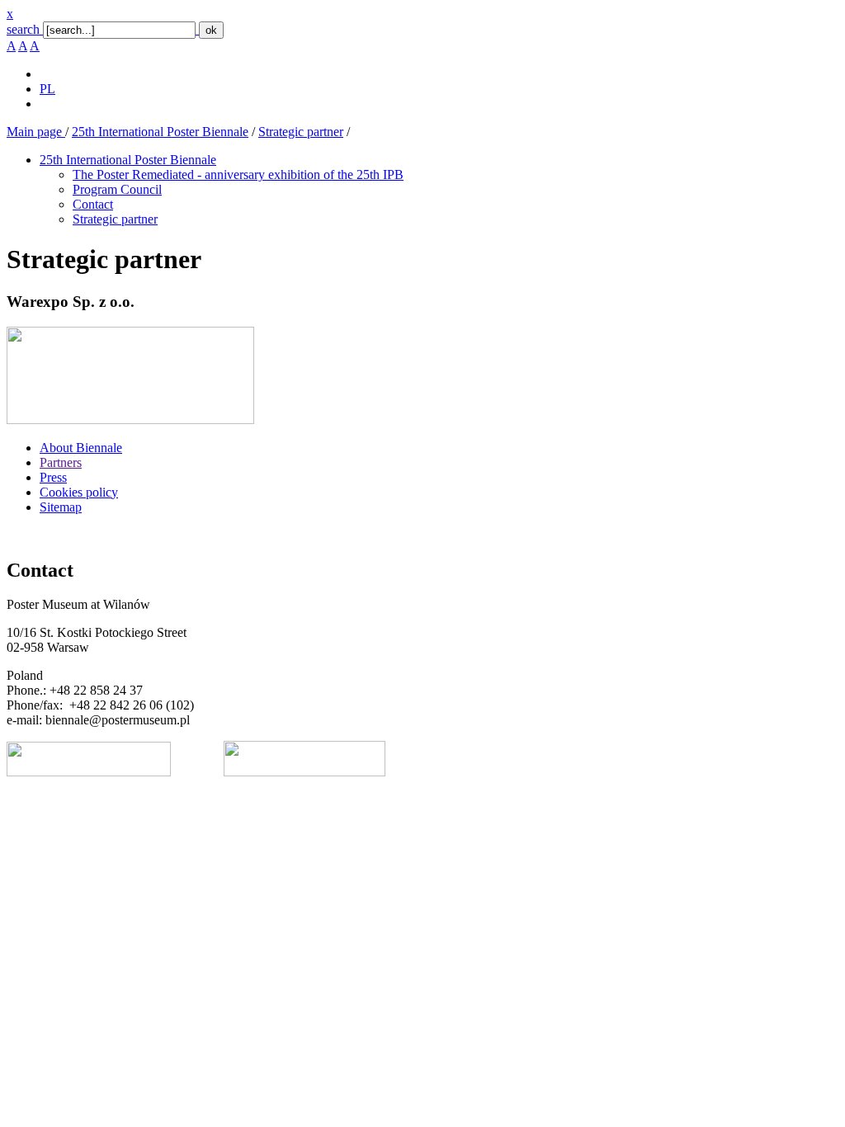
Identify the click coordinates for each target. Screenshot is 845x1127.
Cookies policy (79, 492)
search (23, 29)
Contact (93, 204)
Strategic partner (300, 132)
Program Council (117, 189)
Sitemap (61, 507)
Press (53, 477)
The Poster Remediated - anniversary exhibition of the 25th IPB (238, 174)
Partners (61, 462)
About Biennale (81, 448)
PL (47, 89)
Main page (36, 132)
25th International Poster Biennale (160, 132)
